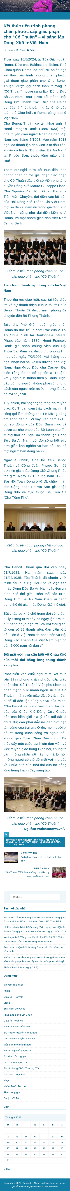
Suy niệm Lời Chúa (14, 1008)
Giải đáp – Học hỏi (14, 1074)
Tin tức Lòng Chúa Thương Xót (21, 1068)
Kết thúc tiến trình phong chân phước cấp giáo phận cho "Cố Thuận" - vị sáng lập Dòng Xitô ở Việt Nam (33, 842)
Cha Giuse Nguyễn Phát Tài (19, 1038)
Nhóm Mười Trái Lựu (15, 1086)
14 (44, 1142)
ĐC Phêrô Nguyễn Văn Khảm (20, 1032)
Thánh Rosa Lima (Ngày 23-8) (21, 967)
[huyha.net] (35, 10)
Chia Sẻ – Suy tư (13, 996)
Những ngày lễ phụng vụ (18, 1050)
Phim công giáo (12, 1092)
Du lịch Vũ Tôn (12, 1098)
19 (26, 1148)
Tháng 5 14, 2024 (15, 50)
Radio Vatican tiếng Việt (17, 1026)
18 (17, 1148)
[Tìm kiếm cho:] (35, 897)
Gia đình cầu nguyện (15, 1056)
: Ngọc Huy (38, 1183)
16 (61, 1142)
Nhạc (7, 1080)
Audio (7, 990)
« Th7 (7, 1169)
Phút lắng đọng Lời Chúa (18, 1014)
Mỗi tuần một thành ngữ (17, 1044)
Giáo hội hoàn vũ (13, 1020)
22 (53, 1148)
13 (35, 1142)
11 (17, 1142)
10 (8, 1142)
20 (35, 1148)
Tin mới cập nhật (13, 984)
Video (7, 1002)
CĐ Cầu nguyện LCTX (16, 1062)
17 (8, 1148)
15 (53, 1142)
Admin (33, 50)
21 (44, 1148)
